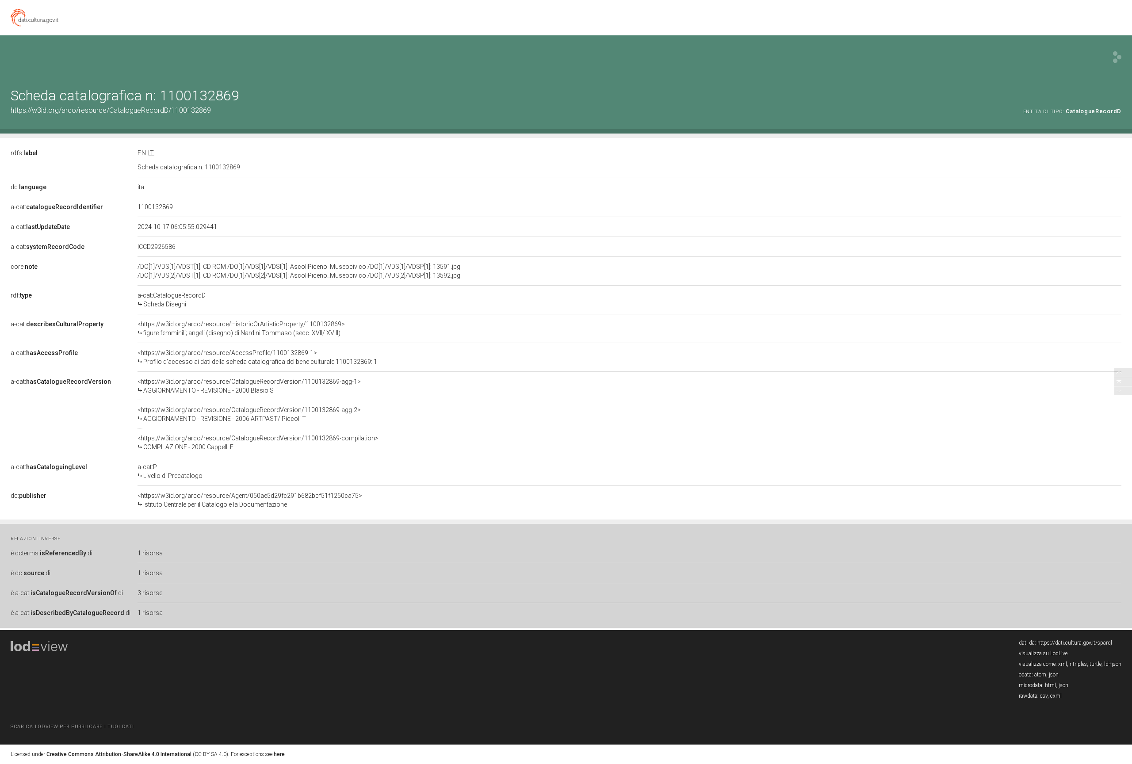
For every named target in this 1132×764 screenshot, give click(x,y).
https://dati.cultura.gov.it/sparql (1074, 643)
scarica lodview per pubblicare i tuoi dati (72, 727)
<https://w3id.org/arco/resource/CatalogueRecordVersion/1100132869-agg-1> (249, 386)
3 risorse (150, 592)
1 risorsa (150, 553)
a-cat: (57, 206)
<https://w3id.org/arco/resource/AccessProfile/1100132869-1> (257, 357)
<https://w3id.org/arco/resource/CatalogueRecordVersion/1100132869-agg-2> (249, 414)
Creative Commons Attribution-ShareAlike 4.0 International (118, 754)
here (279, 754)
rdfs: (24, 153)
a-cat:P (170, 471)
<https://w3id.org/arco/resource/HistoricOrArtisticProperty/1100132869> (241, 328)
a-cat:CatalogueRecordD (172, 300)
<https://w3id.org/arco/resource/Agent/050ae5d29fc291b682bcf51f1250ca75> (250, 500)
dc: (28, 187)
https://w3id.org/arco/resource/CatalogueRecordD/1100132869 (111, 110)
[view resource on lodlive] (1117, 57)
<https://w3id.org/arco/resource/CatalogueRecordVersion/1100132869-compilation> (258, 443)
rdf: (21, 295)
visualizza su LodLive (1043, 653)
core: (24, 266)
